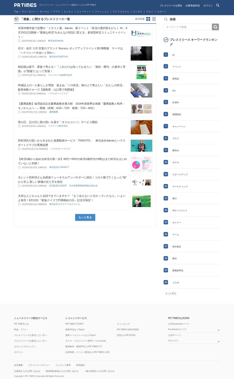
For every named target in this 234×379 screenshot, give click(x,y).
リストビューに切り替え (154, 19)
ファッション (102, 11)
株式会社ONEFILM (58, 56)
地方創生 (176, 246)
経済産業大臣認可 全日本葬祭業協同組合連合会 (73, 185)
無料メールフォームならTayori (80, 335)
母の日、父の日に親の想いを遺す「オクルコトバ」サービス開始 (57, 122)
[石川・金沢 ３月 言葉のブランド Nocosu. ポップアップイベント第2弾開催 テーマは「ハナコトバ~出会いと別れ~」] (141, 53)
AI (173, 55)
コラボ (175, 282)
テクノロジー (29, 11)
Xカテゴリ (173, 341)
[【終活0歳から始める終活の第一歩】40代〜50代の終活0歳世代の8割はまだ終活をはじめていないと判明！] (141, 164)
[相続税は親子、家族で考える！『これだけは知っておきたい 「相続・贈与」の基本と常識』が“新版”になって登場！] (141, 72)
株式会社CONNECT (59, 167)
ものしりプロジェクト (25, 346)
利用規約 (80, 365)
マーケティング (180, 186)
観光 (174, 258)
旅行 (174, 198)
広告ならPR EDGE (126, 335)
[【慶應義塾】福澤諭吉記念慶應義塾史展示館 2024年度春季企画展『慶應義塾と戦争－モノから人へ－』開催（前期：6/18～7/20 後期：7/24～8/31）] (141, 109)
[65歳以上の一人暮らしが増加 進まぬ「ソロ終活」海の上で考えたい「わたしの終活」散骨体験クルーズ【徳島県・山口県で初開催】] (141, 90)
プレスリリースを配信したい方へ (30, 341)
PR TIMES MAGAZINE (128, 329)
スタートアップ (180, 174)
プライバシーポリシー (39, 365)
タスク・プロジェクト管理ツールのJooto (85, 341)
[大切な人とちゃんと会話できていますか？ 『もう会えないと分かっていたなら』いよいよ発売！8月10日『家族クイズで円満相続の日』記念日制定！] (141, 201)
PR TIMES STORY (74, 324)
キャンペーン (179, 126)
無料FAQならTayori (74, 329)
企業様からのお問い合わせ (27, 371)
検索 (215, 27)
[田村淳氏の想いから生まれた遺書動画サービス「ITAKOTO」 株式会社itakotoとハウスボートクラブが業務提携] (141, 145)
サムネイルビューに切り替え (148, 19)
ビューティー (84, 11)
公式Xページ (174, 335)
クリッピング (123, 324)
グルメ (149, 11)
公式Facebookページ (178, 324)
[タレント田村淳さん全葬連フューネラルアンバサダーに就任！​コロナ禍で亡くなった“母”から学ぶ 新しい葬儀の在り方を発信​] (141, 182)
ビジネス (137, 11)
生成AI (175, 102)
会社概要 (18, 365)
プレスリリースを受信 (171, 5)
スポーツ (161, 11)
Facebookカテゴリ (177, 329)
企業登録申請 (193, 5)
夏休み (175, 150)
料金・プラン (20, 329)
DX (174, 90)
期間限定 (176, 114)
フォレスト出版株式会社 (60, 75)
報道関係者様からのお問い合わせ (62, 371)
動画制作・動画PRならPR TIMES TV (83, 346)
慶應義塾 (54, 112)
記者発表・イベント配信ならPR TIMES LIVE (87, 352)
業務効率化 (177, 270)
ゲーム (175, 234)
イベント (176, 66)
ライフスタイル (121, 11)
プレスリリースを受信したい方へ (30, 335)
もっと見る (85, 217)
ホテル (175, 162)
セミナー (176, 222)
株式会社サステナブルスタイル (65, 204)
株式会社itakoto (56, 40)
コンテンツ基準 (63, 365)
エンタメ (68, 11)
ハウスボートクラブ (58, 93)
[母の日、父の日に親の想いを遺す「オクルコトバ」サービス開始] (141, 127)
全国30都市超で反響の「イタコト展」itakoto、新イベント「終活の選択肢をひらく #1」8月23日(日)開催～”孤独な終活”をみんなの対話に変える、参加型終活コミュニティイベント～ (72, 32)
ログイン (208, 5)
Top (16, 11)
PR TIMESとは (21, 324)
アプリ (56, 11)
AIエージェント (180, 210)
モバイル (44, 11)
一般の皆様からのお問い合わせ (99, 371)
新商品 (175, 78)
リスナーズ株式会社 (58, 126)
